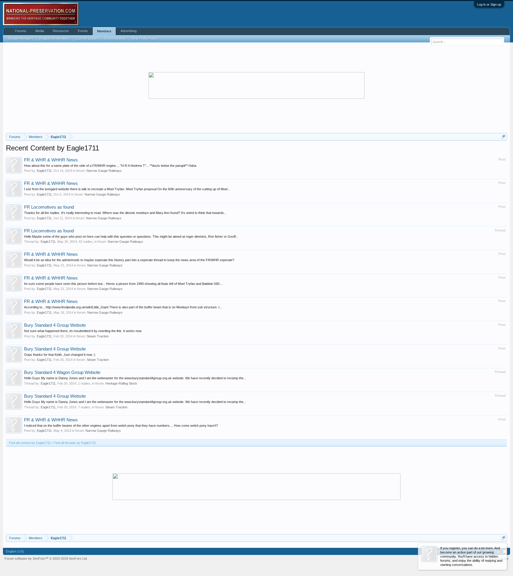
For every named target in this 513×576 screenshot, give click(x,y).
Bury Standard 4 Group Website (55, 325)
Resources (61, 31)
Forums (20, 31)
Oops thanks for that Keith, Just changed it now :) (59, 354)
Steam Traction (98, 336)
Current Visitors (87, 38)
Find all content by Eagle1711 (30, 443)
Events (83, 31)
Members (104, 31)
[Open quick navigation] (503, 137)
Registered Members (55, 38)
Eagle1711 (44, 170)
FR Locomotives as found (49, 207)
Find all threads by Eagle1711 (75, 443)
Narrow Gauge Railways (104, 170)
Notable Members (21, 38)
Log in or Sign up (489, 4)
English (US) (15, 551)
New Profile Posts (144, 38)
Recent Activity (115, 38)
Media (39, 31)
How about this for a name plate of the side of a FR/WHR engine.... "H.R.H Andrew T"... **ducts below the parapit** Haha (110, 165)
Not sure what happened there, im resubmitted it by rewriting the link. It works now (83, 331)
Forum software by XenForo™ (46, 558)
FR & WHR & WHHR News (51, 160)
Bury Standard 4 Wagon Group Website (62, 372)
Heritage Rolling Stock (121, 383)
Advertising (129, 31)
